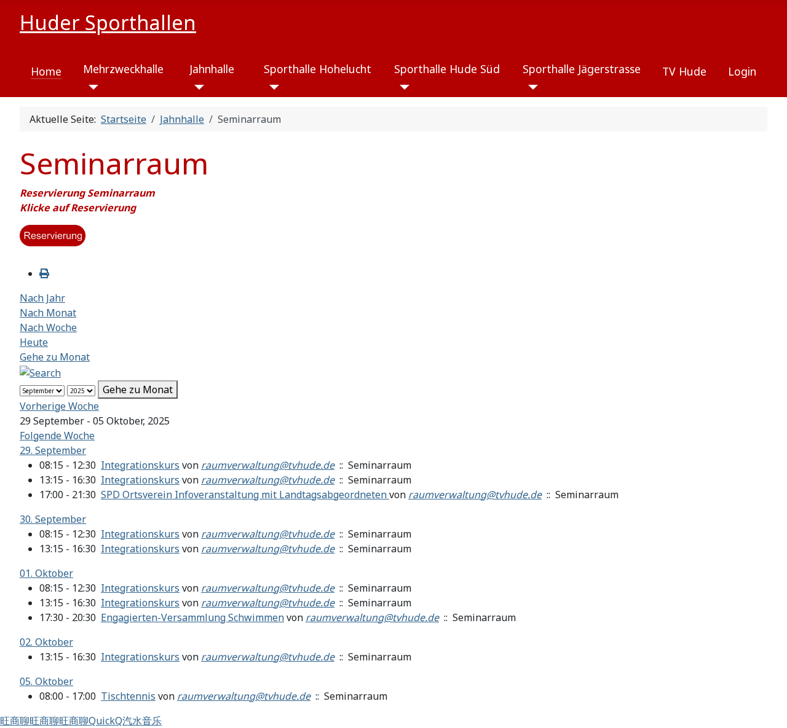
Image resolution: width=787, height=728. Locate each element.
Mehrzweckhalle (123, 68)
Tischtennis (128, 696)
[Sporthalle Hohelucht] (271, 87)
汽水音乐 (142, 720)
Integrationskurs (140, 465)
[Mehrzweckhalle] (90, 87)
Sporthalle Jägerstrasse (582, 68)
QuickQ (105, 720)
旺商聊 (15, 720)
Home (46, 71)
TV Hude (684, 71)
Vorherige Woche (59, 406)
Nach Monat (48, 312)
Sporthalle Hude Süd (447, 68)
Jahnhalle (211, 68)
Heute (34, 342)
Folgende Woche (57, 435)
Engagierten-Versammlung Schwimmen (192, 617)
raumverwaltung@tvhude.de (267, 465)
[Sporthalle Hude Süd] (401, 87)
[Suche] (40, 371)
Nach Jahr (42, 298)
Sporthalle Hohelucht (317, 68)
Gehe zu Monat (55, 357)
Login (742, 71)
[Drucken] (44, 273)
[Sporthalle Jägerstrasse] (530, 87)
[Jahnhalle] (197, 87)
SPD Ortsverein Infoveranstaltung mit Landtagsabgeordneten (245, 494)
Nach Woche (48, 327)
